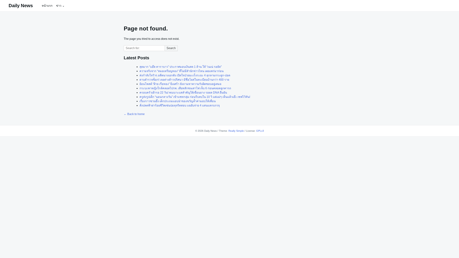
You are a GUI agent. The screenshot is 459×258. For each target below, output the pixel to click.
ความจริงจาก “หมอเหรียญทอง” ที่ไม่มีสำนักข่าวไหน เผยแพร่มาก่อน (181, 71)
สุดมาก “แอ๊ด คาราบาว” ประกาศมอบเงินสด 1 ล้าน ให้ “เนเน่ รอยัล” (180, 66)
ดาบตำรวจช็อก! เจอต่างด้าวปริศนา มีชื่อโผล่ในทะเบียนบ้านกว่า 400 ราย (184, 79)
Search (171, 48)
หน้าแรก (47, 5)
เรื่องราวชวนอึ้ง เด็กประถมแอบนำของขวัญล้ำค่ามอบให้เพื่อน (177, 101)
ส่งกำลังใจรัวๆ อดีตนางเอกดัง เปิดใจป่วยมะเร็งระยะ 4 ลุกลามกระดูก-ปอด (184, 75)
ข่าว (58, 5)
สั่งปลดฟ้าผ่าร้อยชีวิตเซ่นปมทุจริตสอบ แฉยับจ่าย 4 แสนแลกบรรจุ (179, 105)
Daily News (21, 5)
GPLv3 (260, 130)
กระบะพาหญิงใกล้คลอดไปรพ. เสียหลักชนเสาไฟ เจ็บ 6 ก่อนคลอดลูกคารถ (185, 88)
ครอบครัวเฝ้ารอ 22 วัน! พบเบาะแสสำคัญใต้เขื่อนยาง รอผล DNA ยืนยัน (183, 92)
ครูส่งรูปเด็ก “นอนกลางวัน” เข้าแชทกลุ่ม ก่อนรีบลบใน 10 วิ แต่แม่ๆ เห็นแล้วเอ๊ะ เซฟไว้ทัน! (194, 96)
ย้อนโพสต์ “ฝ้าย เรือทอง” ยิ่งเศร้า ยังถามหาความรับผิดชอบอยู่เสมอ (180, 83)
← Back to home (134, 114)
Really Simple (236, 130)
